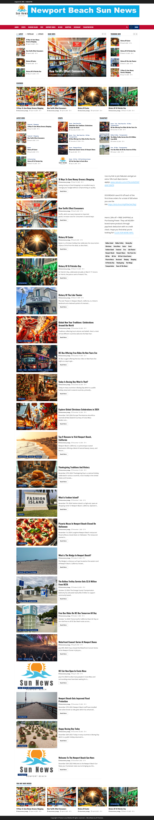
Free (41, 27)
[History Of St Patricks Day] (123, 96)
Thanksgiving (22, 485)
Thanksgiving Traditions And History (36, 474)
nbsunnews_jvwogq (56, 74)
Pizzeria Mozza (110, 259)
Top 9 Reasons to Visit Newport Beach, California (36, 445)
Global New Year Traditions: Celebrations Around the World (63, 127)
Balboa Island (109, 243)
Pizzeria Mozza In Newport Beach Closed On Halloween (36, 532)
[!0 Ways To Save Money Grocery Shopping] (30, 96)
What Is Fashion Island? (36, 503)
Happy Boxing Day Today (36, 734)
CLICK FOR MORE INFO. (124, 232)
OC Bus (60, 27)
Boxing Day (22, 399)
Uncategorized (22, 543)
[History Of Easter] (77, 57)
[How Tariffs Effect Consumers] (61, 96)
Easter (51, 67)
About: (17, 27)
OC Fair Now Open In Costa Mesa (63, 161)
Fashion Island (33, 27)
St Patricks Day (115, 104)
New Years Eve (77, 123)
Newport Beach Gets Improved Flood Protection (36, 705)
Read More (64, 191)
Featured (21, 104)
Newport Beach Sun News (77, 20)
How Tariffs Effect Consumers (20, 52)
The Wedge (33, 572)
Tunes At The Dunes (122, 266)
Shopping (68, 27)
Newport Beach (110, 253)
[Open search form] (127, 27)
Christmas (21, 427)
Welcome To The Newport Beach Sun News (36, 763)
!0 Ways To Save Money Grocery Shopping (20, 42)
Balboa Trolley (115, 135)
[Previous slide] (103, 34)
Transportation (88, 27)
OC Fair (75, 159)
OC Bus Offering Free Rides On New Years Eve (63, 138)
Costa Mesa (117, 246)
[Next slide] (105, 34)
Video (136, 27)
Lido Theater (22, 312)
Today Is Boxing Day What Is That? (36, 387)
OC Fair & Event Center (84, 159)
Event (70, 123)
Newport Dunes (50, 27)
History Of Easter (20, 62)
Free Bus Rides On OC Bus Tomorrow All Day (104, 150)
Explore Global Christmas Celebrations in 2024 (36, 416)
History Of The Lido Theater (115, 42)
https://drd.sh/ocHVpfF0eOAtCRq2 (122, 204)
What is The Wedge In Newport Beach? (36, 561)
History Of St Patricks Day (20, 72)
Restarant (77, 27)
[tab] (19, 34)
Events (23, 27)
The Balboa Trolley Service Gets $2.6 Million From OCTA (104, 138)
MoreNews (90, 818)
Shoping (126, 259)
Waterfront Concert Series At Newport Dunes (63, 150)
